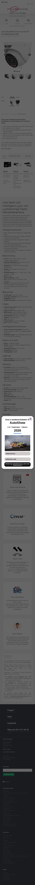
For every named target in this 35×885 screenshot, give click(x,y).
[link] (17, 443)
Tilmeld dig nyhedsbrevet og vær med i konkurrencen (17, 464)
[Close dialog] (30, 419)
